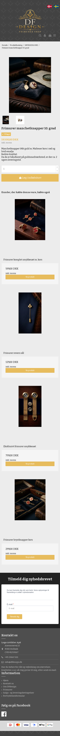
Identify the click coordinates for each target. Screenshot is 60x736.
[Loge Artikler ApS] (30, 21)
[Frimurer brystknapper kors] (30, 507)
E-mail (10, 604)
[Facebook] (3, 714)
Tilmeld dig (14, 616)
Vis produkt (30, 277)
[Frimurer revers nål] (30, 321)
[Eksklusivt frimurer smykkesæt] (30, 414)
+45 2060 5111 (11, 657)
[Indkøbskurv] (50, 35)
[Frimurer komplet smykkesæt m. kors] (30, 227)
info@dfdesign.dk (13, 662)
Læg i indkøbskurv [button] (31, 177)
